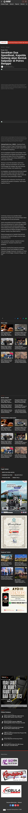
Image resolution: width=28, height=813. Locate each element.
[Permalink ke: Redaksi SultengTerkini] (2, 66)
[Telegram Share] (23, 318)
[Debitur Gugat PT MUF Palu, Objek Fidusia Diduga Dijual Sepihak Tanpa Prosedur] (7, 327)
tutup (4, 809)
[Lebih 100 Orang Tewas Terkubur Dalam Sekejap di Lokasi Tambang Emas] (21, 355)
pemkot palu (16, 477)
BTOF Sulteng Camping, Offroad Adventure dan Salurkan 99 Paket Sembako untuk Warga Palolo (6, 361)
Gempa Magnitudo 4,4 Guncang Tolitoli (13, 738)
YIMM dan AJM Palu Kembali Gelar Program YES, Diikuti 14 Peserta (15, 733)
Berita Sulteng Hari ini (8, 472)
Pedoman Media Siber (12, 802)
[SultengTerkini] (7, 1)
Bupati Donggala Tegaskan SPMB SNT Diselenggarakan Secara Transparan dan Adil (14, 722)
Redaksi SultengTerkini (8, 66)
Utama (6, 50)
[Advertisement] (14, 19)
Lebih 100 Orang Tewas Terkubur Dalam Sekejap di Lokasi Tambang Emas (20, 361)
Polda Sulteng (6, 477)
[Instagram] (15, 805)
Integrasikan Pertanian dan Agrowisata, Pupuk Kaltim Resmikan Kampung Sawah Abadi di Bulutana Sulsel (7, 564)
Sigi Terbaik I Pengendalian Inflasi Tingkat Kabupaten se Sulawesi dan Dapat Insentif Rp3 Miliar (20, 581)
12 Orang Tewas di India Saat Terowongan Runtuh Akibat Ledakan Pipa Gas (14, 728)
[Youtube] (18, 805)
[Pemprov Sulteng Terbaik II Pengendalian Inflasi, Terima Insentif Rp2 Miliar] (7, 571)
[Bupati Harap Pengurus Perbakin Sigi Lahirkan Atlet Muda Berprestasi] (7, 341)
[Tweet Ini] (18, 318)
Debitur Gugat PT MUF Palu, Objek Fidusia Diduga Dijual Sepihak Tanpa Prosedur (6, 334)
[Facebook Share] (15, 318)
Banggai (2, 50)
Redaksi (20, 802)
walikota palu (18, 475)
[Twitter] (13, 805)
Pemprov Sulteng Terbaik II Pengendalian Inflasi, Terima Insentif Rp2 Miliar (7, 578)
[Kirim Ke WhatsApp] (26, 318)
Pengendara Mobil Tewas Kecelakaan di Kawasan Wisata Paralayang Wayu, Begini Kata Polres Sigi (20, 334)
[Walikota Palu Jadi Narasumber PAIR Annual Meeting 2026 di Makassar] (21, 557)
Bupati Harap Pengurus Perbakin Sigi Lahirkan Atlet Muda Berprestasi (6, 347)
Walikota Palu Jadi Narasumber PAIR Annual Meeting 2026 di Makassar (21, 564)
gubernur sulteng (7, 475)
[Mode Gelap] (23, 1)
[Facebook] (10, 805)
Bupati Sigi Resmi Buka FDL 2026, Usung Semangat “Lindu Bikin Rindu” (13, 745)
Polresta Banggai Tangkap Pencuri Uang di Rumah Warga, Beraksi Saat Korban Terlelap (21, 347)
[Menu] (2, 1)
